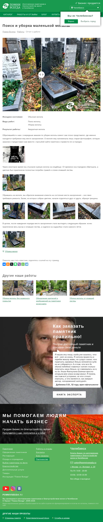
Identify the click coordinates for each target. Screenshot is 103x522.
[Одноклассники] (8, 264)
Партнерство (42, 459)
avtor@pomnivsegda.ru (85, 463)
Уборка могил (11, 251)
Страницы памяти (13, 518)
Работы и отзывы (27, 14)
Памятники (8, 449)
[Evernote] (15, 264)
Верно (71, 21)
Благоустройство (10, 466)
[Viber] (19, 264)
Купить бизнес (60, 14)
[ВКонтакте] (4, 264)
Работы (20, 32)
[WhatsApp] (23, 264)
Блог (44, 14)
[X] (11, 264)
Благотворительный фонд (37, 518)
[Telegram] (26, 264)
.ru (13, 495)
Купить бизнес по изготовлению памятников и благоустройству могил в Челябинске (84, 455)
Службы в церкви (62, 518)
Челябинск (78, 448)
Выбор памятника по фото (15, 463)
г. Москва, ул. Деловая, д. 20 (82, 467)
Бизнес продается (89, 3)
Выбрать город (88, 21)
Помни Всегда (9, 32)
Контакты (40, 452)
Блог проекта (42, 456)
